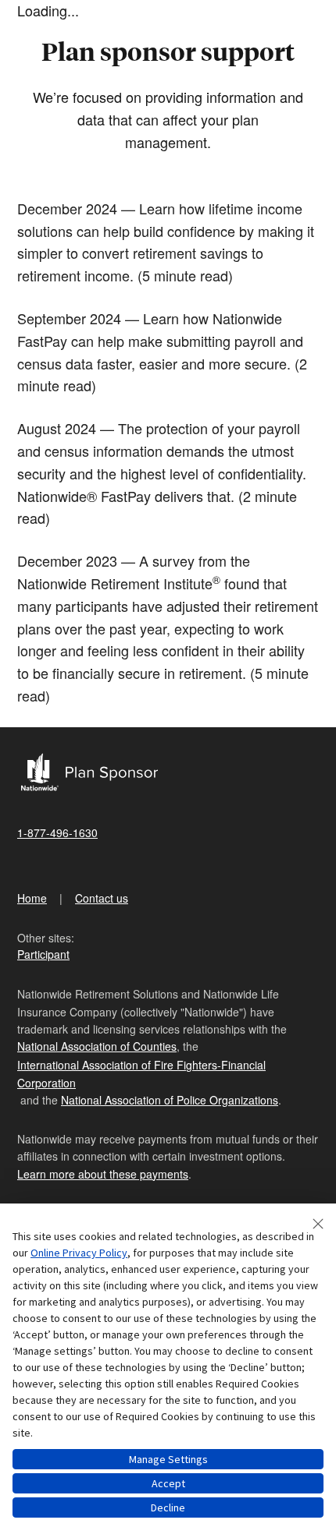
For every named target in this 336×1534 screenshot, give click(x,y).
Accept (168, 1483)
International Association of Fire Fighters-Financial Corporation (141, 1073)
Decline (168, 1507)
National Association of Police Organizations (169, 1100)
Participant (43, 954)
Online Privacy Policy (78, 1253)
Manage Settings (168, 1459)
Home (32, 898)
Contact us (101, 898)
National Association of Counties (97, 1046)
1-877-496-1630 (57, 832)
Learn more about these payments (102, 1174)
